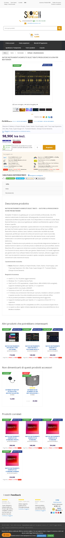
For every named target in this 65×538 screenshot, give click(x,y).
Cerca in (43, 121)
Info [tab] (7, 184)
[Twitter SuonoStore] (54, 512)
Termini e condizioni (56, 4)
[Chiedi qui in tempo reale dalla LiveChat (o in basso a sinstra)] (44, 117)
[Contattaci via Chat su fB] (51, 117)
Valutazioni (57, 501)
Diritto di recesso (57, 2)
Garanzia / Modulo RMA (45, 2)
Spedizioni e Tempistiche (13, 48)
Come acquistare (24, 43)
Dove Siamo (14, 2)
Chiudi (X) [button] (50, 535)
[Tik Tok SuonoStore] (60, 512)
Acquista (49, 147)
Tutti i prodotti (30, 48)
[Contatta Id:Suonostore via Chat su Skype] (49, 117)
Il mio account (10, 43)
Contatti (20, 2)
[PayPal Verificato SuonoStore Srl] (57, 509)
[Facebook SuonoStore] (51, 512)
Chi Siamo (6, 2)
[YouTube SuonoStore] (58, 512)
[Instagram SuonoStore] (56, 512)
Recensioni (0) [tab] (9, 193)
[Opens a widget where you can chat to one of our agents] (6, 535)
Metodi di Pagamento (40, 43)
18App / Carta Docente (9, 4)
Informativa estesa (41, 535)
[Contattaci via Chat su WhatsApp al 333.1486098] (46, 117)
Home (12, 53)
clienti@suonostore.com (34, 23)
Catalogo (19, 121)
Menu (5, 53)
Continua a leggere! (7, 515)
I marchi (42, 48)
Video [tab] (7, 189)
